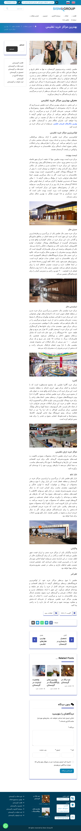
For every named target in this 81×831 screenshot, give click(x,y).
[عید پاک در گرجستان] (46, 799)
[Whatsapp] (5, 826)
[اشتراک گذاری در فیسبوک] (51, 622)
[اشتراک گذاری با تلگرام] (37, 622)
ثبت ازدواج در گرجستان (15, 815)
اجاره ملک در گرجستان (15, 69)
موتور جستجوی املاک (15, 800)
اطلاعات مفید (48, 613)
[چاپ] (33, 622)
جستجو (22, 45)
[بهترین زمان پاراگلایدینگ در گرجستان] (46, 812)
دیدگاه (71, 727)
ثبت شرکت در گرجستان (15, 82)
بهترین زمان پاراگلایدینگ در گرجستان (36, 811)
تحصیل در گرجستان (16, 72)
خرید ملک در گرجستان (15, 66)
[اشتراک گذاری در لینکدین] (46, 622)
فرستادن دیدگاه (67, 771)
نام (72, 750)
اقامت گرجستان (17, 63)
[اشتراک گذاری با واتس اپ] (42, 622)
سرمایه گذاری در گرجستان (14, 809)
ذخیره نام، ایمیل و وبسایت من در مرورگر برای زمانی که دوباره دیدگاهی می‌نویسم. (53, 763)
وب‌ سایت (43, 750)
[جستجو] (6, 9)
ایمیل (57, 750)
